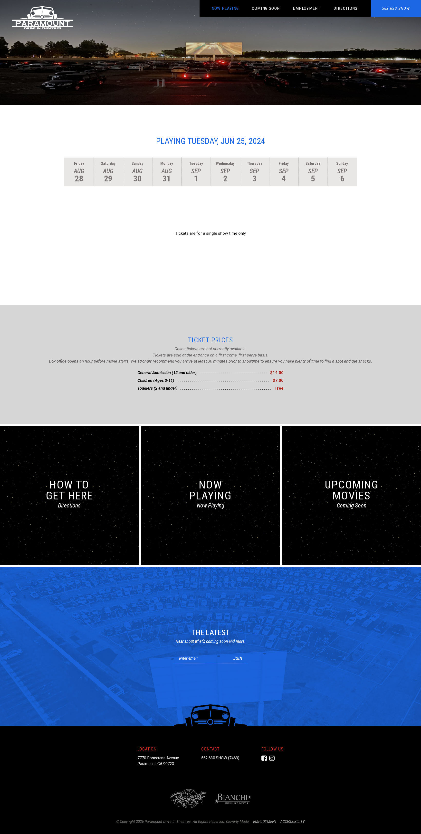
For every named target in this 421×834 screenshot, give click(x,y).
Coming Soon (266, 8)
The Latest (211, 632)
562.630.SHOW (396, 8)
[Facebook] (264, 758)
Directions (346, 8)
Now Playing (225, 8)
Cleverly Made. (238, 821)
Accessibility (292, 821)
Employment (306, 8)
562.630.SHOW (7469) (220, 758)
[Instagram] (272, 758)
